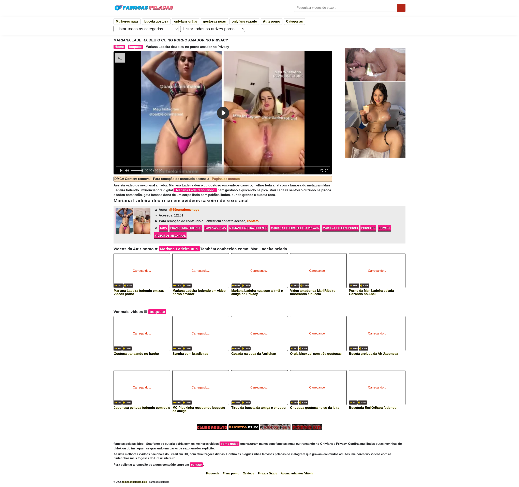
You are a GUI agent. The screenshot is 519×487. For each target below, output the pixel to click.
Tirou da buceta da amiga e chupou (258, 407)
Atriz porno (271, 21)
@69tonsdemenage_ (185, 209)
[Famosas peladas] (144, 8)
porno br (368, 228)
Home (119, 47)
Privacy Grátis (267, 473)
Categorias (294, 21)
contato (253, 221)
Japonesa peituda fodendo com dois (142, 407)
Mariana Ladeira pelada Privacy (295, 228)
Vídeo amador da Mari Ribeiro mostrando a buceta (313, 292)
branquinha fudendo (185, 228)
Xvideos (248, 473)
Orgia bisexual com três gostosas (316, 353)
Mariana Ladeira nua (179, 249)
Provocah (212, 473)
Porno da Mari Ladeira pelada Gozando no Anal (371, 292)
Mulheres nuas (127, 21)
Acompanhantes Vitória (297, 473)
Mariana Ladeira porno (340, 228)
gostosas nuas (214, 21)
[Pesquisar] (401, 8)
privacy (384, 228)
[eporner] (375, 64)
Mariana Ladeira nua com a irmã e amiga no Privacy (257, 292)
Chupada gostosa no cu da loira (314, 407)
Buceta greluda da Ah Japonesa (373, 353)
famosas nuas (215, 228)
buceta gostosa (156, 21)
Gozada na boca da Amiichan (253, 353)
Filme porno (231, 473)
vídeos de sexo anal (170, 235)
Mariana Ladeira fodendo (248, 228)
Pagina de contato (226, 179)
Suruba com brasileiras (190, 353)
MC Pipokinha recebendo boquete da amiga (199, 409)
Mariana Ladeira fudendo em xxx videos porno (139, 292)
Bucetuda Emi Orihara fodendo (373, 407)
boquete (135, 47)
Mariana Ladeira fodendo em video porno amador (199, 292)
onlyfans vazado (244, 21)
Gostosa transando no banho (136, 353)
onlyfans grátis (185, 21)
